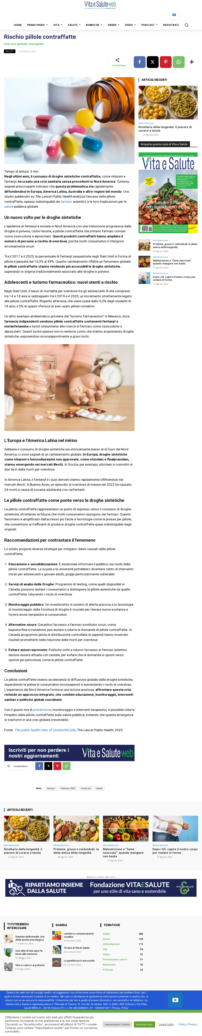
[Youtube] (174, 15)
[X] (153, 62)
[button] (186, 25)
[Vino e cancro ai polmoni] (8, 967)
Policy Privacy (188, 1024)
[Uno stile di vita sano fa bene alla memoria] (8, 952)
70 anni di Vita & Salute (77, 947)
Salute (10, 51)
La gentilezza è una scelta (79, 960)
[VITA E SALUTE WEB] (101, 5)
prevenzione (42, 710)
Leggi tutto (166, 1024)
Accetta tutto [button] (144, 1024)
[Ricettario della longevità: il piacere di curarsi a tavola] (168, 102)
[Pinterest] (166, 62)
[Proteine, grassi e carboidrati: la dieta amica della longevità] (144, 245)
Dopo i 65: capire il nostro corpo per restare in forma (175, 851)
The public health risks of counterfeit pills (45, 730)
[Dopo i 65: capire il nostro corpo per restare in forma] (144, 278)
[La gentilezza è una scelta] (56, 962)
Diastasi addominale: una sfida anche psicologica (30, 938)
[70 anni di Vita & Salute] (56, 949)
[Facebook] (140, 62)
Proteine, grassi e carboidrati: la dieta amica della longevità (175, 246)
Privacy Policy (120, 1008)
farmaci (66, 202)
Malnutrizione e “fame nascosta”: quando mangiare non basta (172, 262)
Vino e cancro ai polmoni (30, 965)
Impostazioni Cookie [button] (117, 1024)
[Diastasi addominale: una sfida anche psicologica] (8, 938)
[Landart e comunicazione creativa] (56, 935)
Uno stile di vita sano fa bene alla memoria (28, 952)
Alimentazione (146, 123)
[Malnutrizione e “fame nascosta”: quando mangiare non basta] (144, 262)
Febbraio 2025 (68, 788)
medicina (86, 788)
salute (8, 206)
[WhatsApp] (179, 62)
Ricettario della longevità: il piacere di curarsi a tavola (23, 851)
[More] (192, 62)
